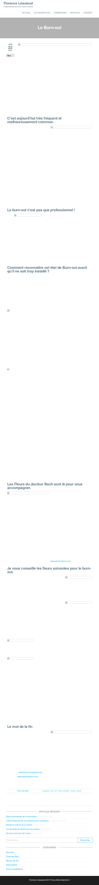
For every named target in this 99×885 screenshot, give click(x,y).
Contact (88, 12)
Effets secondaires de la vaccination (21, 816)
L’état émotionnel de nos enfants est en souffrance (27, 820)
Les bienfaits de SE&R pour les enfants (23, 829)
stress (73, 791)
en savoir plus (42, 12)
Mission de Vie (12, 860)
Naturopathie (11, 864)
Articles (75, 12)
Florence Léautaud (18, 3)
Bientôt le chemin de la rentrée (19, 824)
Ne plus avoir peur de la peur (18, 833)
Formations (60, 12)
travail (78, 791)
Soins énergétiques (14, 869)
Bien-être (10, 852)
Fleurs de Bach (23, 791)
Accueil (26, 12)
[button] (51, 783)
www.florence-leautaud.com (30, 772)
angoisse (45, 791)
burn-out (53, 791)
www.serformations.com (60, 561)
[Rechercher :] (49, 840)
